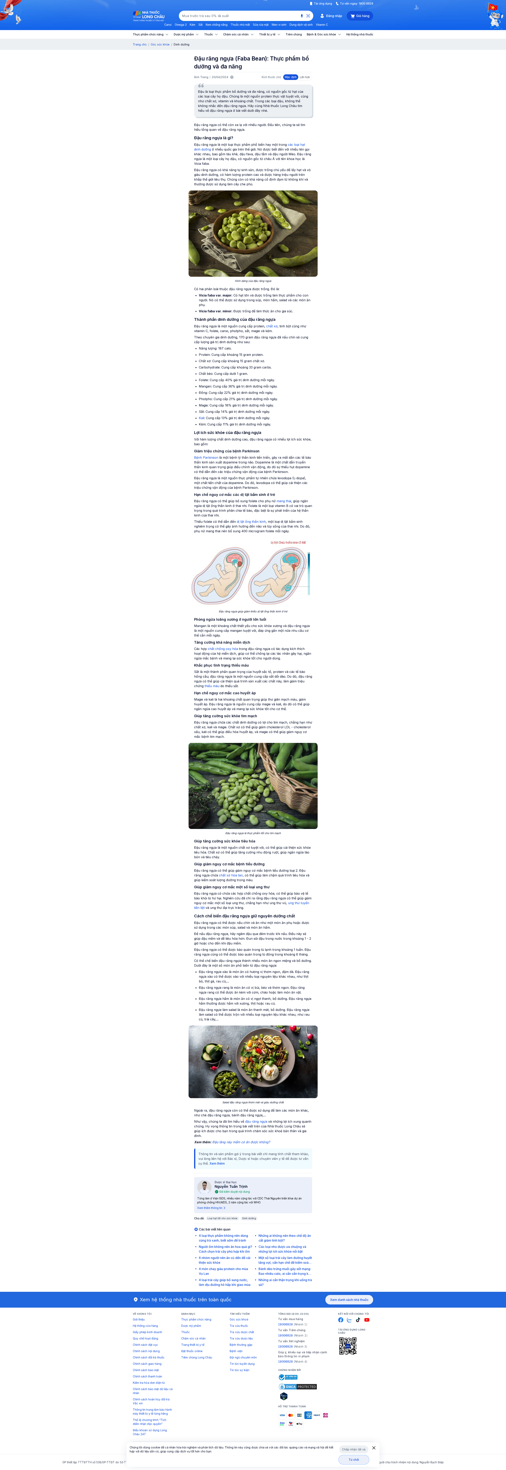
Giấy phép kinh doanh (147, 1332)
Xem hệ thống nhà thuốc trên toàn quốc (186, 1299)
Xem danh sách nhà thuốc (349, 1300)
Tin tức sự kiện (239, 1370)
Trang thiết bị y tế (192, 1344)
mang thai (284, 501)
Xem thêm (217, 1163)
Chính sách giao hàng (147, 1363)
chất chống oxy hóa (223, 649)
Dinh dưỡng (249, 1218)
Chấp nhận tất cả (353, 1449)
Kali (201, 418)
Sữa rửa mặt (261, 24)
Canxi (168, 24)
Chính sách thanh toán (147, 1376)
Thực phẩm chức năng (196, 1319)
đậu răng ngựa (256, 1121)
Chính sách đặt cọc (145, 1344)
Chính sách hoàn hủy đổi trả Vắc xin (151, 1401)
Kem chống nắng (217, 24)
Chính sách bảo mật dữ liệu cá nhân (153, 1391)
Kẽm (192, 24)
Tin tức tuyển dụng (242, 1363)
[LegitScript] (298, 1396)
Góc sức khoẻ (239, 1319)
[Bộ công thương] (287, 1377)
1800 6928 (366, 3)
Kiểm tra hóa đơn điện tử (149, 1382)
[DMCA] (298, 1387)
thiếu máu (212, 686)
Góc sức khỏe (160, 44)
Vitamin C (322, 24)
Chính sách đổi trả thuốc (148, 1357)
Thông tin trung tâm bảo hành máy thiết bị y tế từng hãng (152, 1411)
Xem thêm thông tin (209, 1208)
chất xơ (272, 326)
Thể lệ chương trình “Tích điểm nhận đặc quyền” (149, 1421)
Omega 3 (181, 24)
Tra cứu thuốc (239, 1325)
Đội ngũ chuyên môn (243, 1357)
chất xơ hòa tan (231, 875)
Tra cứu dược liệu (241, 1338)
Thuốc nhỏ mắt (240, 24)
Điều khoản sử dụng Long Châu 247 (150, 1432)
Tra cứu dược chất (242, 1332)
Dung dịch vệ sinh (301, 24)
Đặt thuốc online (192, 1351)
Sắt (200, 24)
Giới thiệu (139, 1319)
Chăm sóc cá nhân (193, 1338)
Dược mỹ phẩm (191, 1325)
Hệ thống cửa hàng (145, 1325)
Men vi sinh (279, 24)
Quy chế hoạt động (145, 1338)
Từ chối (354, 1459)
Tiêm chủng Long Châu (196, 1357)
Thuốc (185, 1332)
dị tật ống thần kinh (251, 522)
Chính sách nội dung (146, 1351)
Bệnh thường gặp (241, 1344)
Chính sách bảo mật (146, 1370)
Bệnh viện (236, 1351)
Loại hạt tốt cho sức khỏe (223, 1218)
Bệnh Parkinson (206, 457)
